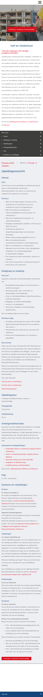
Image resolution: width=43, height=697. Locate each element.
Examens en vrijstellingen (11, 155)
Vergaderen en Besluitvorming (16, 462)
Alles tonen (5, 132)
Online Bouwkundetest (9, 389)
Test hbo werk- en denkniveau (11, 385)
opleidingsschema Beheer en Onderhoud (23, 122)
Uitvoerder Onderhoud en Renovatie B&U (19, 459)
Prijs (4, 151)
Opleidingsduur (7, 143)
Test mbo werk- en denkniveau (12, 381)
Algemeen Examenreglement (27, 523)
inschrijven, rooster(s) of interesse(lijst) (21, 29)
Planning (6, 125)
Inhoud (5, 136)
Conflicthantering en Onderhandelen (18, 465)
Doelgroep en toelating (10, 140)
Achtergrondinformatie (10, 147)
